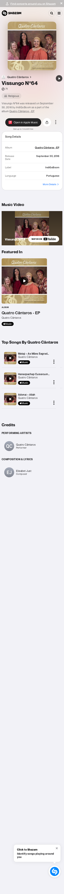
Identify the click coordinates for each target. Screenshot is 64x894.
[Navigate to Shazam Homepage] (11, 13)
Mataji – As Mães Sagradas (34, 353)
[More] (54, 362)
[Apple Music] (8, 324)
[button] (61, 3)
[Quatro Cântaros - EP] (24, 292)
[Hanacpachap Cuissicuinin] (10, 378)
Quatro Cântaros (28, 357)
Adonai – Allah (26, 394)
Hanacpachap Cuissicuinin (34, 374)
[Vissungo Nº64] (59, 78)
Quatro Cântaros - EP (22, 111)
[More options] (56, 122)
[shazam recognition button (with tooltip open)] (54, 871)
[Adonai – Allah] (10, 399)
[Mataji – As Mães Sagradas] (10, 358)
